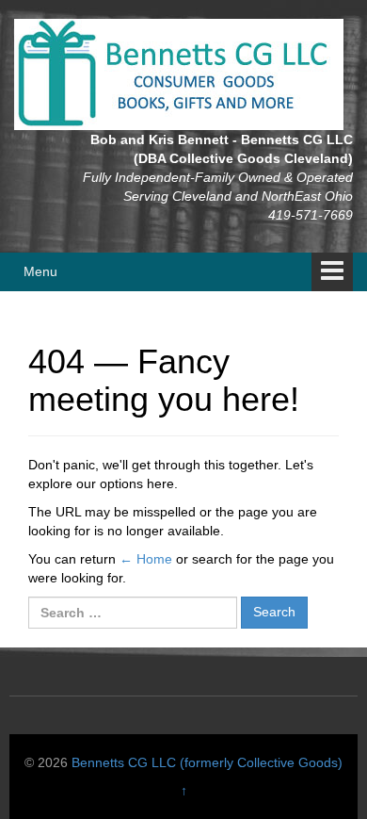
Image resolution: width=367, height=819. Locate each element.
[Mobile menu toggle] (332, 272)
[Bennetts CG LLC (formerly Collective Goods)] (178, 73)
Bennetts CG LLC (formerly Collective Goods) (207, 762)
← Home (146, 558)
